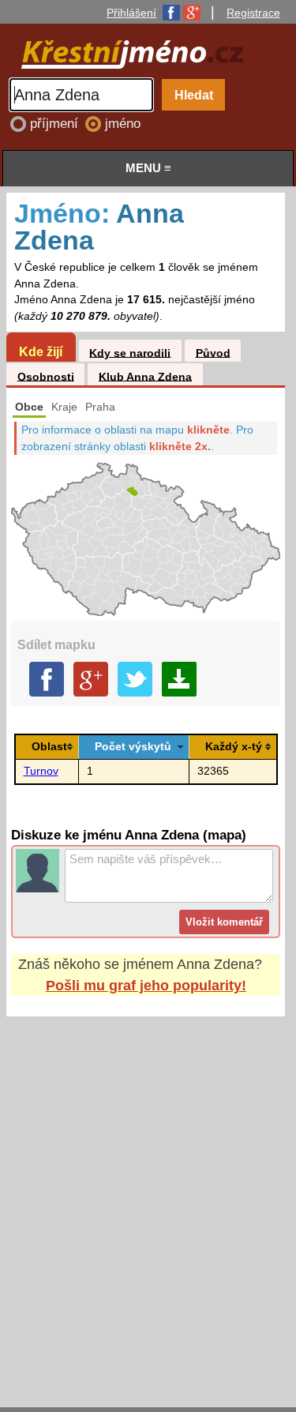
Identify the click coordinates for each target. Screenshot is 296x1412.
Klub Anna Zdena (145, 376)
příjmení (56, 123)
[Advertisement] (148, 1197)
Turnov (41, 771)
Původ (213, 353)
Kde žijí (40, 351)
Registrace (253, 12)
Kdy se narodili (129, 353)
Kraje (64, 407)
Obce (29, 407)
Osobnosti (45, 376)
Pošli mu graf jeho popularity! (146, 985)
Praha (100, 407)
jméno (123, 123)
